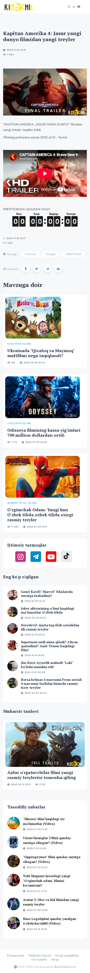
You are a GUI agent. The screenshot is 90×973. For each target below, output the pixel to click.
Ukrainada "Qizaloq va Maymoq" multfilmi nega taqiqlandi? (41, 353)
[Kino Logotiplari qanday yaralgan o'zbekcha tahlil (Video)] (13, 923)
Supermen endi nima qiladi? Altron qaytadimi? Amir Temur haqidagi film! (49, 646)
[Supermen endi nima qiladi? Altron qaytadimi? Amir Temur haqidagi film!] (12, 645)
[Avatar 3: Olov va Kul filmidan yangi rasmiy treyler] (13, 904)
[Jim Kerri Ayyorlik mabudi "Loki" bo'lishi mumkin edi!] (12, 666)
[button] (78, 7)
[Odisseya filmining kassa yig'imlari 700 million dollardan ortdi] (42, 397)
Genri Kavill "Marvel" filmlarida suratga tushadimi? (47, 593)
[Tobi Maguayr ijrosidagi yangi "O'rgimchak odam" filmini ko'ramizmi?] (13, 880)
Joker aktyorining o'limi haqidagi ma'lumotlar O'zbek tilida (47, 610)
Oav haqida (39, 959)
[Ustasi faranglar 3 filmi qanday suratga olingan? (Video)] (13, 842)
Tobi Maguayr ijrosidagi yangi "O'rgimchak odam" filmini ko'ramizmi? (46, 880)
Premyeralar (15, 955)
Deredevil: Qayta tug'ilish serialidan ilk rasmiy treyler (50, 627)
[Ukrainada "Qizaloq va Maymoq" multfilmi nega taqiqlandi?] (33, 318)
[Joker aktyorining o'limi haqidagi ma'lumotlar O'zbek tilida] (12, 611)
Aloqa (55, 959)
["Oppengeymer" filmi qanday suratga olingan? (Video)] (13, 861)
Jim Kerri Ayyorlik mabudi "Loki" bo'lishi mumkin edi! (47, 664)
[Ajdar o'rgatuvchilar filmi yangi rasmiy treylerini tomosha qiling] (45, 744)
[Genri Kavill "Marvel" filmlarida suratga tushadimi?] (12, 595)
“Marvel (30, 254)
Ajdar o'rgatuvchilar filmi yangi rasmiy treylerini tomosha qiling (41, 775)
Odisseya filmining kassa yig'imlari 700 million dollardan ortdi (43, 432)
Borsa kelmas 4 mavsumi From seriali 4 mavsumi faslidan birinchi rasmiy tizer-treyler (51, 683)
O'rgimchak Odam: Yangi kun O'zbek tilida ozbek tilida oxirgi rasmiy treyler (40, 515)
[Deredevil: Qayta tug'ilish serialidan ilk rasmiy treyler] (12, 628)
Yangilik (50, 254)
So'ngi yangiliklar (67, 955)
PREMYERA (73, 254)
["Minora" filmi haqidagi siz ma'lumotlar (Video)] (13, 823)
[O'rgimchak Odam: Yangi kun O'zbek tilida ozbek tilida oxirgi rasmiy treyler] (42, 477)
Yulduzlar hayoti (39, 955)
